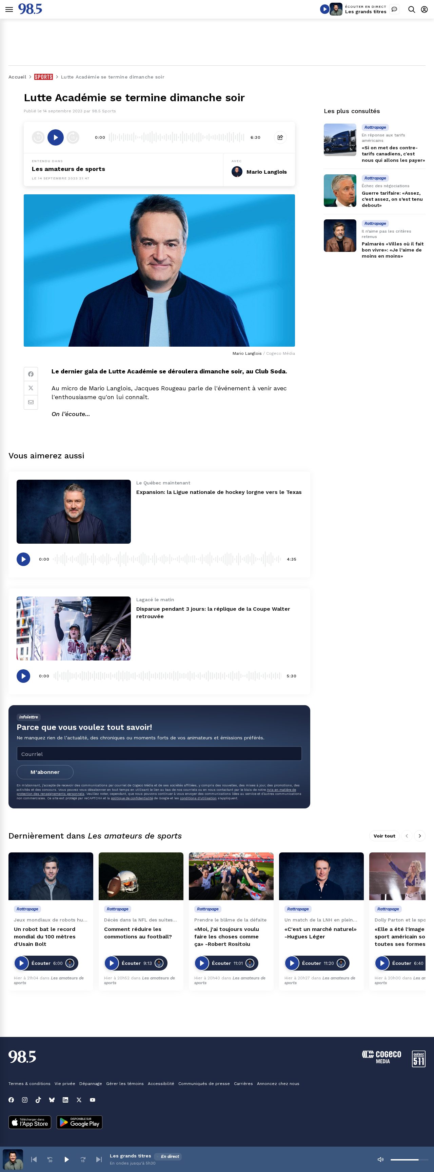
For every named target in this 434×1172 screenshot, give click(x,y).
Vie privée (65, 1083)
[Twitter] (31, 388)
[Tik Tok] (38, 1100)
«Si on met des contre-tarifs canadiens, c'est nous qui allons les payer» (393, 153)
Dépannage (90, 1083)
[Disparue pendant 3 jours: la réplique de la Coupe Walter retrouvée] (74, 628)
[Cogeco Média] (381, 1061)
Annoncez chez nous (278, 1083)
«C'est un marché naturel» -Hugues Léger (320, 933)
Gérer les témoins (125, 1083)
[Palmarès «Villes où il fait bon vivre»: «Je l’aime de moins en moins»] (340, 235)
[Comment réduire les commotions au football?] (141, 876)
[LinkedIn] (65, 1100)
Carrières (243, 1083)
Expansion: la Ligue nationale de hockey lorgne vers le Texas (219, 492)
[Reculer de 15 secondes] (38, 137)
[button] (34, 1159)
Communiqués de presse (204, 1083)
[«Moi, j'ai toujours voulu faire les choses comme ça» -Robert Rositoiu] (231, 876)
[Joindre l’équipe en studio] (394, 9)
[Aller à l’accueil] (30, 12)
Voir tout (384, 836)
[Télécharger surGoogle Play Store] (79, 1122)
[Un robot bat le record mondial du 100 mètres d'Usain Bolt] (50, 876)
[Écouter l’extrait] (55, 137)
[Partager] (280, 137)
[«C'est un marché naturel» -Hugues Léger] (321, 876)
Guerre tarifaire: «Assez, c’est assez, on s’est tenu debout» (392, 199)
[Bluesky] (52, 1100)
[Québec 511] (419, 1065)
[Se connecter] (424, 9)
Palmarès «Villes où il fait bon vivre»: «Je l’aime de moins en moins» (392, 249)
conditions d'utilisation (198, 798)
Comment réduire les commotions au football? (138, 933)
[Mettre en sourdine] (380, 1159)
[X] (79, 1100)
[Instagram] (24, 1100)
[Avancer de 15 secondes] (72, 137)
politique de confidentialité (132, 798)
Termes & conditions (29, 1083)
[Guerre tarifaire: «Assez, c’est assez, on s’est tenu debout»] (340, 190)
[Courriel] (31, 402)
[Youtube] (92, 1100)
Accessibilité (161, 1083)
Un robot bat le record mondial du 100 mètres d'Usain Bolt (45, 936)
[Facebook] (31, 374)
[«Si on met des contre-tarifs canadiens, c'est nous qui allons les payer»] (340, 140)
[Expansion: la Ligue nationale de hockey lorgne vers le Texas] (74, 512)
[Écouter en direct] (324, 9)
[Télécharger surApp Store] (29, 1122)
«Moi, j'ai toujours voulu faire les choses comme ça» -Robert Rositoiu (226, 936)
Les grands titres (366, 11)
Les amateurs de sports (68, 168)
